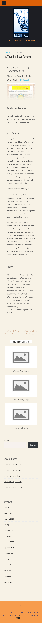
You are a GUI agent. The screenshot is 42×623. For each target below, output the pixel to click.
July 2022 (7, 559)
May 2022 (7, 570)
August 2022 (8, 553)
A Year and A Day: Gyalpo (21, 399)
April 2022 (7, 576)
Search (6, 441)
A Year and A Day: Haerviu (21, 371)
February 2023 (9, 519)
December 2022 (10, 530)
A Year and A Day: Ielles (21, 428)
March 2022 (8, 582)
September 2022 (10, 548)
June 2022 (7, 565)
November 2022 (10, 536)
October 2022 (9, 542)
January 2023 (9, 525)
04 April (8, 52)
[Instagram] (21, 606)
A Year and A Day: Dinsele (13, 482)
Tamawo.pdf (23, 79)
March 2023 (8, 513)
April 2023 (7, 507)
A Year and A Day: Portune (13, 487)
